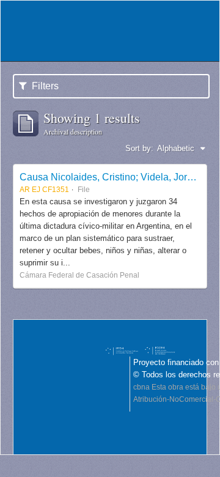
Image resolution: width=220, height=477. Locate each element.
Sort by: (139, 148)
